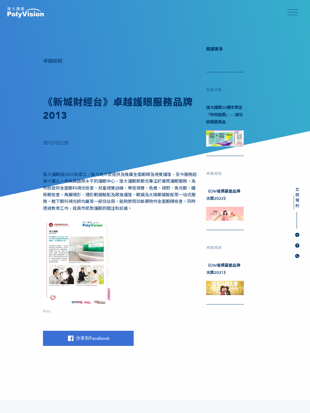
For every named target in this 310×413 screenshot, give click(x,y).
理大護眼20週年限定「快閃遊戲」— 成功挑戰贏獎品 (224, 115)
